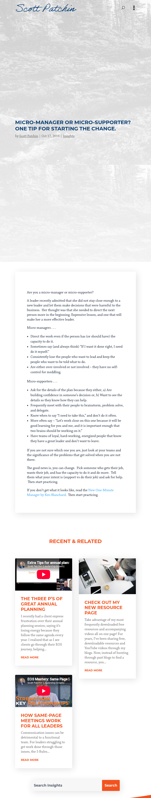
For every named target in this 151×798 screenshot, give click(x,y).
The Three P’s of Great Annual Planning (42, 604)
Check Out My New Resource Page (103, 608)
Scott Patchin (28, 136)
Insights (69, 136)
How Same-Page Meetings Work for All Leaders (42, 721)
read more (30, 657)
